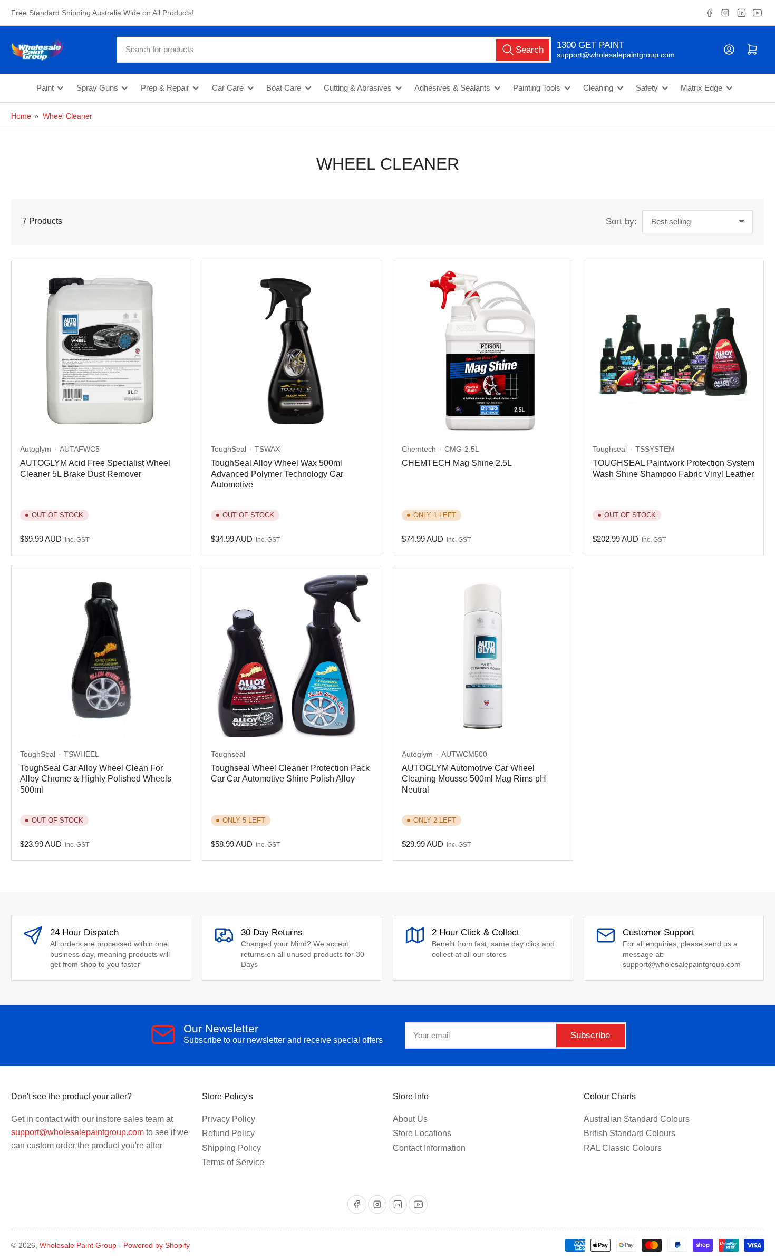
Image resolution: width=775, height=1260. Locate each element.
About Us (410, 1119)
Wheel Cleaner (67, 116)
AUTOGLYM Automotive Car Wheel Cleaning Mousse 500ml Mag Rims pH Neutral (474, 779)
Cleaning (598, 88)
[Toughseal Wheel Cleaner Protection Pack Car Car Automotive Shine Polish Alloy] (292, 656)
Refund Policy (228, 1133)
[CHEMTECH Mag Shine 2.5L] (483, 351)
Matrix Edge (701, 88)
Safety (647, 88)
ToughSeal (228, 449)
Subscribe (590, 1035)
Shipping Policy (231, 1148)
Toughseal (610, 449)
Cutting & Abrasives (358, 88)
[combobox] (334, 50)
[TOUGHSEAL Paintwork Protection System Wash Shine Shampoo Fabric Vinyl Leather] (674, 351)
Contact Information (429, 1148)
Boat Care (283, 88)
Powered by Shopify (156, 1245)
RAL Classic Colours (623, 1148)
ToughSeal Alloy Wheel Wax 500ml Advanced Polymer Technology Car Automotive (277, 473)
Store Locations (422, 1133)
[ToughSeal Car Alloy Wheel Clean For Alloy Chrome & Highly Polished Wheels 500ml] (101, 656)
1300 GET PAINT (590, 45)
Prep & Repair (165, 88)
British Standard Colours (629, 1133)
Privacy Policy (228, 1119)
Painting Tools (536, 88)
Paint (45, 88)
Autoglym (35, 449)
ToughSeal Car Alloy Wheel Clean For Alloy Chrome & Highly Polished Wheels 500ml (95, 779)
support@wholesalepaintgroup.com (606, 55)
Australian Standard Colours (637, 1119)
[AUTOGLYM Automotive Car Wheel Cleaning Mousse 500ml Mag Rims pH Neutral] (483, 656)
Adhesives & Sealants (452, 88)
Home (21, 116)
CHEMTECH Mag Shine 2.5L (457, 462)
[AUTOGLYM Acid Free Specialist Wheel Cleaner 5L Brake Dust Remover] (101, 351)
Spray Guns (97, 88)
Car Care (228, 88)
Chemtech (419, 449)
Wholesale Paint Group (78, 1245)
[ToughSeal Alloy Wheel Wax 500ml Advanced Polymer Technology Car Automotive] (292, 351)
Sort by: (621, 222)
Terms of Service (233, 1162)
